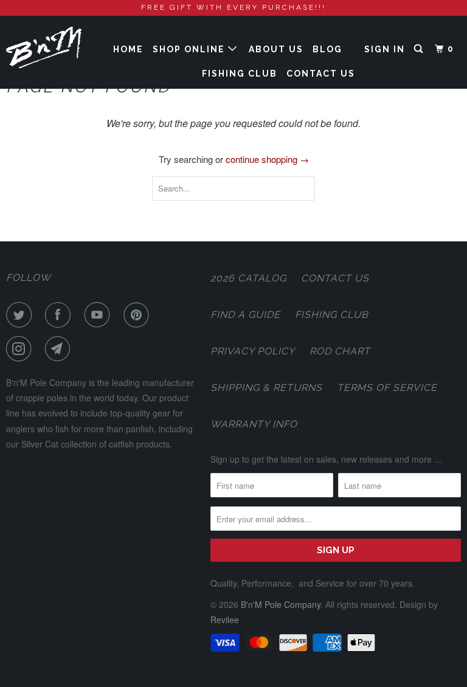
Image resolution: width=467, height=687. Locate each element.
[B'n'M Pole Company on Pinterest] (138, 315)
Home (128, 49)
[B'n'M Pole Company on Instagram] (21, 349)
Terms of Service (387, 387)
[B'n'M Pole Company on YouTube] (100, 315)
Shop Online (190, 49)
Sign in (384, 49)
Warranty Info (253, 424)
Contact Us (320, 73)
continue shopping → (267, 159)
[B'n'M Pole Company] (43, 47)
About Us (276, 49)
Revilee (224, 619)
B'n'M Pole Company (280, 604)
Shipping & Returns (266, 387)
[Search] (420, 49)
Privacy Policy (252, 351)
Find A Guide (245, 314)
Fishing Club (239, 73)
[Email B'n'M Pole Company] (60, 349)
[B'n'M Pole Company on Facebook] (60, 315)
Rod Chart (340, 351)
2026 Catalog (248, 278)
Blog (327, 49)
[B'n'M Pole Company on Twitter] (21, 315)
